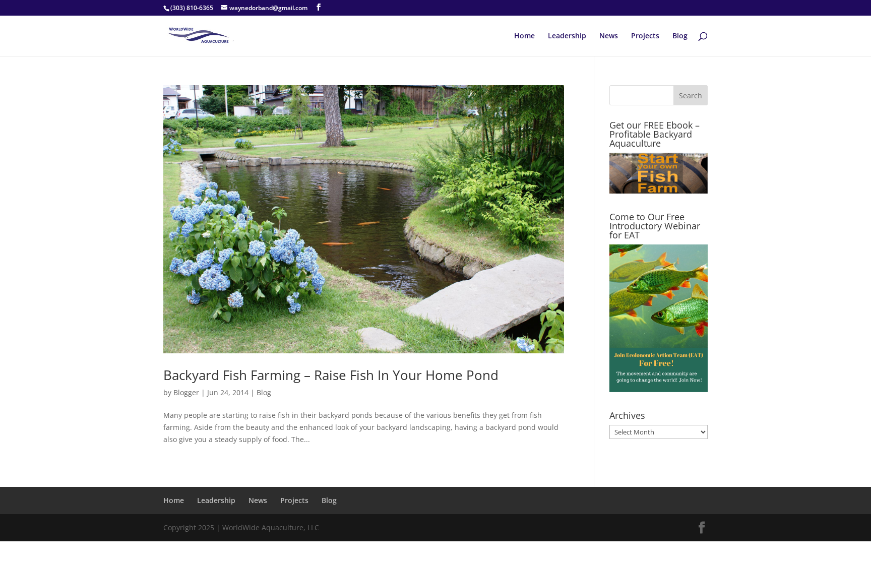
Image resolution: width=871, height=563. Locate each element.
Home (524, 36)
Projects (645, 36)
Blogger (186, 392)
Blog (680, 36)
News (608, 36)
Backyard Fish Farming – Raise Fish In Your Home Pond (331, 375)
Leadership (567, 36)
